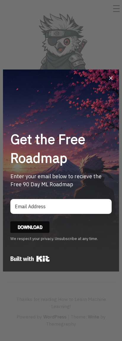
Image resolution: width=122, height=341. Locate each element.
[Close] (111, 78)
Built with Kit (30, 258)
